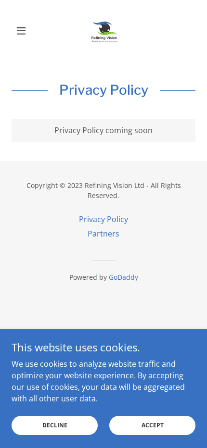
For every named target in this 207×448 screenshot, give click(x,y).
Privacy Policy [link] (103, 219)
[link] (103, 31)
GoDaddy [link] (123, 277)
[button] (25, 30)
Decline (54, 425)
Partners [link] (103, 233)
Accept (153, 425)
